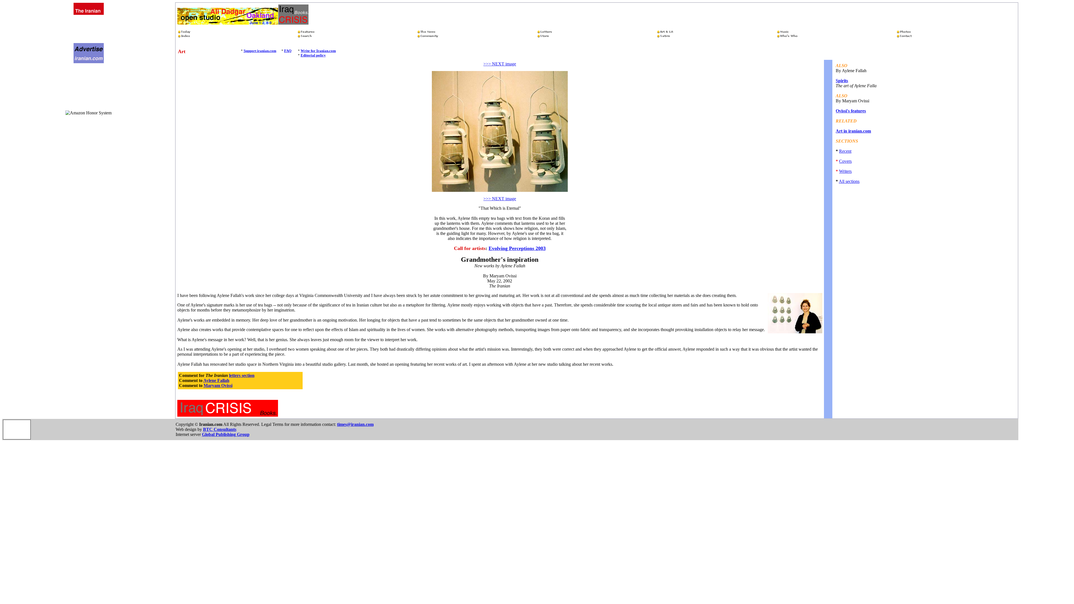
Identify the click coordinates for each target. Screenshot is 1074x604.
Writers (845, 171)
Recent (845, 151)
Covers (845, 161)
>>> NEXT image (499, 64)
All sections (849, 181)
